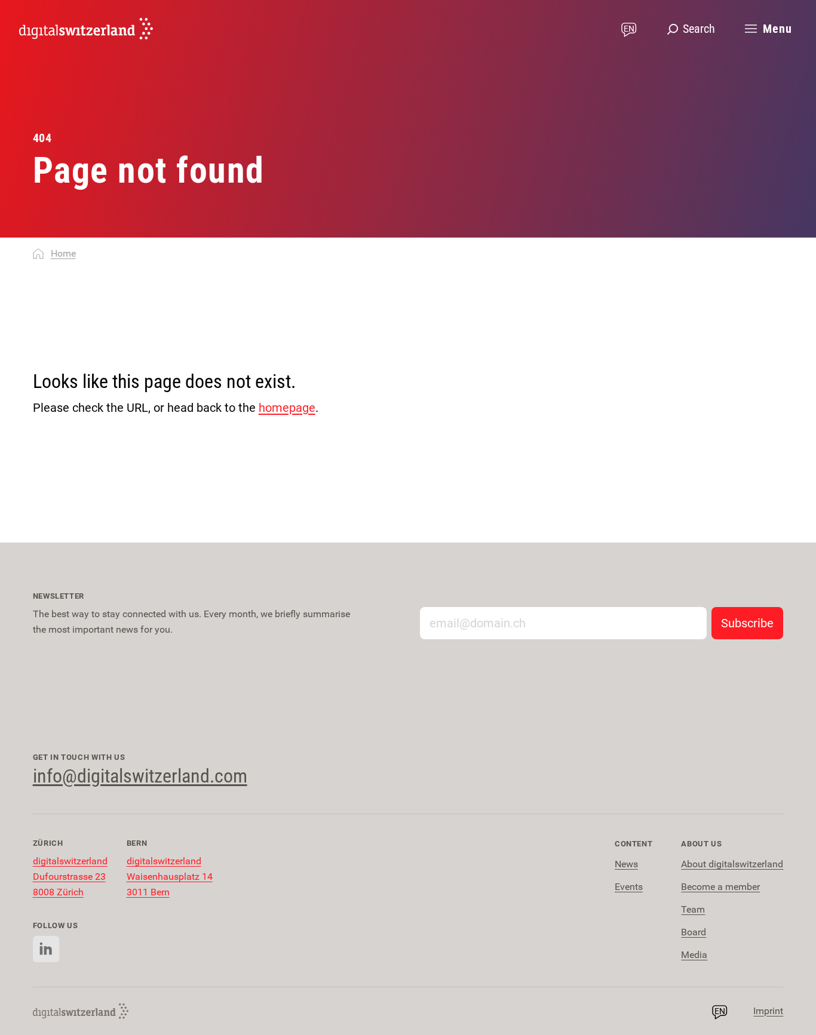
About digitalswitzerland (732, 864)
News (626, 864)
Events (629, 886)
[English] (86, 28)
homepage (287, 408)
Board (693, 932)
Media (694, 954)
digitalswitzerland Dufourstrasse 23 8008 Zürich (70, 876)
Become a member (720, 886)
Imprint (768, 1010)
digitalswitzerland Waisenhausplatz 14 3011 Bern (170, 876)
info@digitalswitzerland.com (140, 776)
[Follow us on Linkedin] (46, 949)
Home (63, 253)
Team (693, 909)
